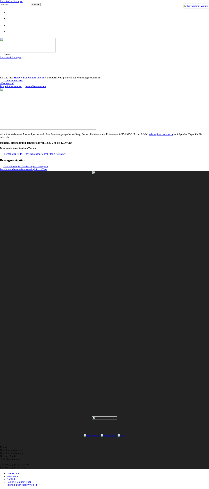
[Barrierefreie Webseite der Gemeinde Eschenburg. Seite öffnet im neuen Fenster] (196, 6)
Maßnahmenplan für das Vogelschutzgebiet (25, 166)
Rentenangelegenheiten (41, 153)
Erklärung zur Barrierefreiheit (22, 484)
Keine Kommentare (35, 86)
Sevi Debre (60, 153)
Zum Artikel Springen (11, 1)
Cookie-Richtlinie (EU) (19, 482)
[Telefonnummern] (11, 25)
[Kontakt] (11, 18)
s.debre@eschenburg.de (161, 134)
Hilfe (19, 153)
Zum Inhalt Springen (10, 57)
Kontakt (11, 479)
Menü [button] (6, 54)
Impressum (12, 476)
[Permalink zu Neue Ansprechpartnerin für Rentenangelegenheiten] (48, 128)
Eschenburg (10, 153)
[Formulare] (11, 12)
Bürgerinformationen (11, 86)
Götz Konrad (7, 83)
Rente (26, 153)
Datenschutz (13, 473)
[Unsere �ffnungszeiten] (11, 31)
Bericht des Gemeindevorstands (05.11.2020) (23, 169)
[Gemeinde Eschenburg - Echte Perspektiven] (104, 45)
